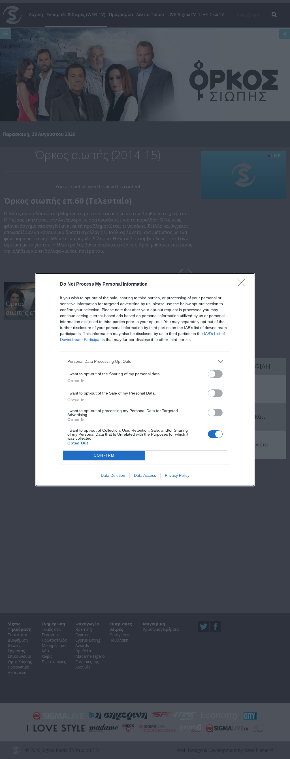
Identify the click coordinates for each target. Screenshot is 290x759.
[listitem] (145, 361)
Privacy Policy (177, 475)
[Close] (243, 284)
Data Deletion (113, 475)
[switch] (215, 374)
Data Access (145, 475)
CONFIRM (104, 455)
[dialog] (145, 379)
